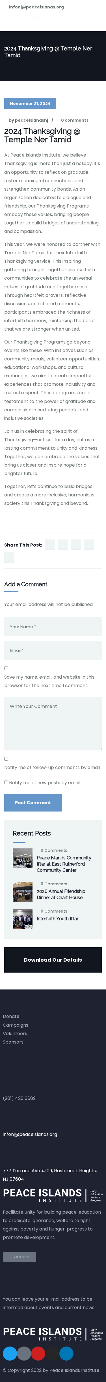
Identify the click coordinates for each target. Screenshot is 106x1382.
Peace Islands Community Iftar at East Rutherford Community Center (64, 864)
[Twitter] (10, 1354)
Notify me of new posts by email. (45, 782)
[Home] (53, 1195)
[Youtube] (38, 1354)
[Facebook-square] (24, 1354)
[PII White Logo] (53, 1334)
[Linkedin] (66, 1354)
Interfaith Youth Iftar (57, 918)
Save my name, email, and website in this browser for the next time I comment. (49, 681)
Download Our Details (53, 959)
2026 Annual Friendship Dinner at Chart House (61, 894)
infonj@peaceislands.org (30, 1134)
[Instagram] (52, 1354)
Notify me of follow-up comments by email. (52, 767)
